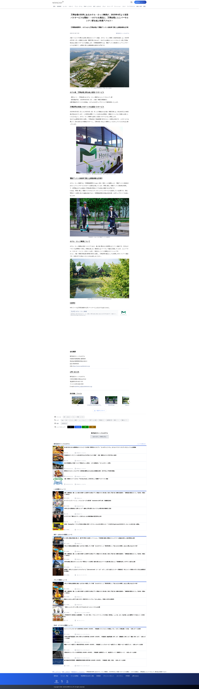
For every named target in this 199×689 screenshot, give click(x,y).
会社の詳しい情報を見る (99, 436)
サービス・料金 (64, 675)
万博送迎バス (101, 420)
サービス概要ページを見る (187, 685)
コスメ (124, 6)
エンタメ (65, 6)
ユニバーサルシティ (83, 420)
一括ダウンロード (100, 410)
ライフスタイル (131, 6)
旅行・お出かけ (97, 6)
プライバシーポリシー (108, 675)
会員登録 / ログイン (140, 2)
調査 (144, 6)
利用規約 (98, 675)
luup (62, 420)
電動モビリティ (124, 420)
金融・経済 (139, 6)
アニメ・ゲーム (78, 6)
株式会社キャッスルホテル (122, 33)
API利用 (128, 675)
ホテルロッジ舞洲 (73, 420)
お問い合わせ (135, 675)
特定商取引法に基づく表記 (87, 675)
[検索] (131, 2)
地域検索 (59, 6)
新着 (54, 6)
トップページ (57, 671)
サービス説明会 (74, 675)
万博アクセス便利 (93, 420)
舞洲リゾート (116, 420)
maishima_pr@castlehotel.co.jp (83, 386)
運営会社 (56, 675)
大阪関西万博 (109, 420)
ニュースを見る (140, 443)
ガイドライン (120, 675)
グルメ (104, 6)
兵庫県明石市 (64, 423)
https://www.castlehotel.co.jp (81, 366)
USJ (66, 420)
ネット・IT (110, 6)
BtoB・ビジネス (88, 6)
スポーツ (71, 6)
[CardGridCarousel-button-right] (129, 401)
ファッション (117, 6)
